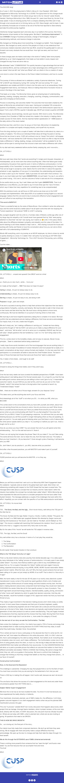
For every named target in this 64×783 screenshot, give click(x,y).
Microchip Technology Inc (20, 13)
